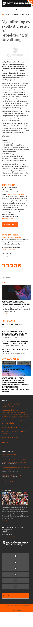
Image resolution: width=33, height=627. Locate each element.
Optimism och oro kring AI (10, 437)
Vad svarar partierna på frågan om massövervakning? (16, 303)
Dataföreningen (16, 3)
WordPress (22, 605)
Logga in (19, 610)
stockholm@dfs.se (7, 219)
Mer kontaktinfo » (8, 536)
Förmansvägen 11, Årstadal (15, 194)
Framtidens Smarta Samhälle (11, 237)
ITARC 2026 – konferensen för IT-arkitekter (15, 350)
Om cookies (12, 608)
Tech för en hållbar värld (9, 427)
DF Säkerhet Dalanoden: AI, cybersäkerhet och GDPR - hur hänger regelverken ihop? (14, 333)
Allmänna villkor (21, 608)
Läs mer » (5, 313)
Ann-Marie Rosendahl (8, 250)
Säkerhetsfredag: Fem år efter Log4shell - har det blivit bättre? (16, 342)
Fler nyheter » (7, 442)
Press (28, 608)
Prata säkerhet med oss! (12, 325)
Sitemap (14, 610)
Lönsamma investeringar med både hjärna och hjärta (15, 432)
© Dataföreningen (7, 605)
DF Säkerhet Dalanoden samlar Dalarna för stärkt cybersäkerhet (15, 422)
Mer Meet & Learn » (8, 481)
